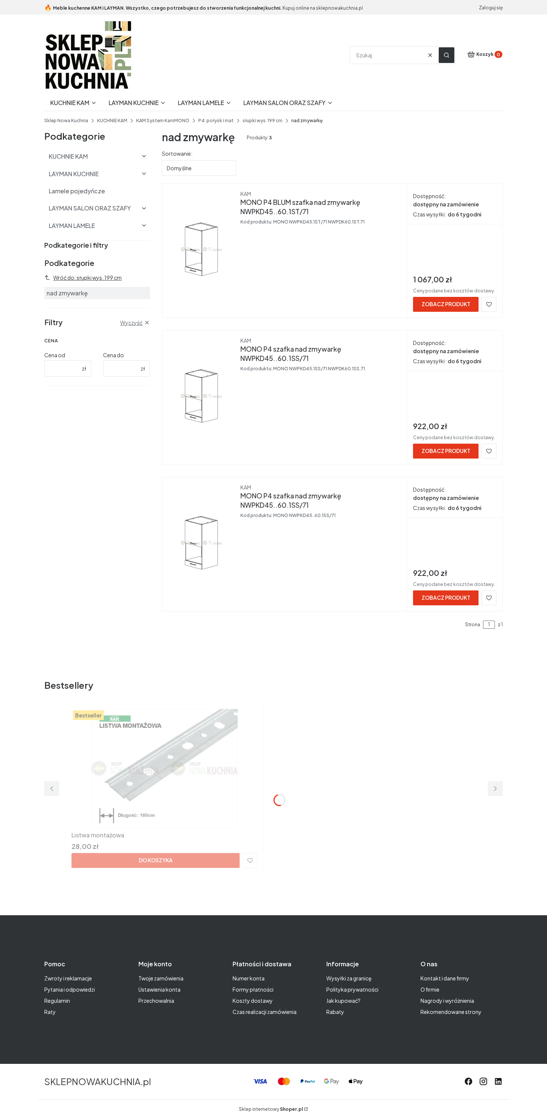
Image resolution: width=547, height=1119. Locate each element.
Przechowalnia (156, 1000)
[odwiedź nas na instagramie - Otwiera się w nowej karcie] (483, 1081)
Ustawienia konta (159, 989)
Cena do (113, 355)
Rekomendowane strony (451, 1011)
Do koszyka (156, 860)
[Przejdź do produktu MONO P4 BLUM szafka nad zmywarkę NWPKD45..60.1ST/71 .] (201, 249)
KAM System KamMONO (162, 120)
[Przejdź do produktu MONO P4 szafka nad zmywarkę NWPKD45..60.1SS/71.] (201, 396)
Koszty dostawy (253, 1000)
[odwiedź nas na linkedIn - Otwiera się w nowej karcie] (498, 1081)
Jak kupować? (343, 1000)
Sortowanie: (177, 153)
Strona (472, 624)
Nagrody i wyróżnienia (447, 1000)
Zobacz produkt (446, 304)
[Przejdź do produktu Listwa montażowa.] (164, 768)
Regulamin (57, 1000)
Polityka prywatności (352, 989)
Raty (50, 1011)
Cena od (54, 355)
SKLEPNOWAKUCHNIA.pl (97, 1081)
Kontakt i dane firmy (444, 978)
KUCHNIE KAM (112, 120)
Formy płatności (253, 989)
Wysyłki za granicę (349, 978)
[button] (446, 55)
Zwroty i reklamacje (68, 978)
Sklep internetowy (271, 1109)
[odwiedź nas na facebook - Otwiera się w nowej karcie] (468, 1081)
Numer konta (249, 978)
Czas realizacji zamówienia (265, 1011)
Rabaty (335, 1011)
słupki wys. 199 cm (262, 120)
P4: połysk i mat (216, 120)
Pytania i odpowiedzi (69, 989)
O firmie (429, 989)
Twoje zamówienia (160, 978)
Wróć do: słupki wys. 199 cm (87, 277)
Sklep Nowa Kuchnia (66, 120)
